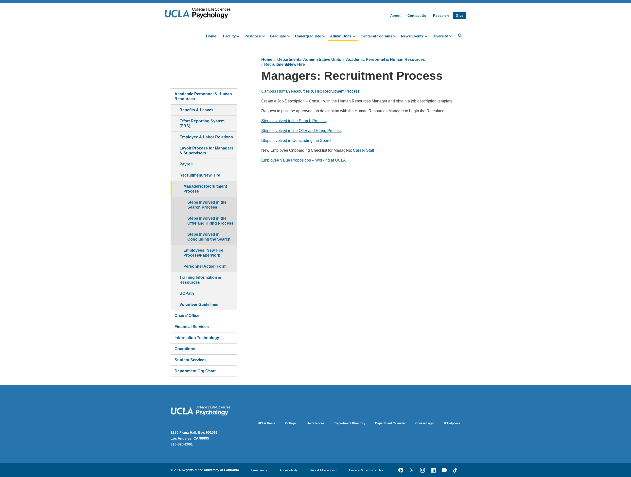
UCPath (186, 293)
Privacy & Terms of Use (366, 470)
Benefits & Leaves (196, 110)
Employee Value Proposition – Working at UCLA (303, 160)
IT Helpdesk (452, 423)
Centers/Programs (376, 36)
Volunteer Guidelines (198, 304)
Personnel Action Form (205, 266)
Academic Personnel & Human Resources (203, 96)
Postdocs (253, 36)
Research (441, 15)
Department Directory (349, 423)
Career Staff (363, 150)
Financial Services (192, 327)
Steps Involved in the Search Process (207, 204)
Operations (185, 349)
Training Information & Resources (200, 279)
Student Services (191, 360)
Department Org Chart (195, 371)
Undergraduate (308, 36)
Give (459, 15)
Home (211, 36)
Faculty (229, 36)
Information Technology (197, 338)
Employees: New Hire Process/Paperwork (203, 252)
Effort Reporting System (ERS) (202, 123)
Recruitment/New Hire (199, 175)
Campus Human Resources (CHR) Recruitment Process (310, 91)
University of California (221, 470)
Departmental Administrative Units (309, 59)
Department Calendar (390, 423)
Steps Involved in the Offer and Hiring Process (210, 220)
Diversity (440, 36)
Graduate (278, 36)
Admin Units (340, 36)
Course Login (424, 423)
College (290, 423)
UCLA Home (266, 423)
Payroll (186, 164)
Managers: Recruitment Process (205, 188)
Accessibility (289, 470)
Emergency (259, 470)
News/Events (412, 36)
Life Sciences (315, 423)
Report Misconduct (323, 470)
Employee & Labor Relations (206, 137)
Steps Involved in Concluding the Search (208, 236)
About (395, 15)
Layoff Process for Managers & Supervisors (206, 150)
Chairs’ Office (187, 315)
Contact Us (416, 15)
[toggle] (239, 35)
